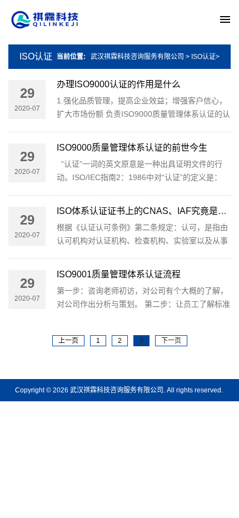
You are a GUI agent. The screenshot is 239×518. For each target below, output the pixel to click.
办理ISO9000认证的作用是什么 (119, 84)
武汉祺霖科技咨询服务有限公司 (137, 57)
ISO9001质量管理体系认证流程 (119, 274)
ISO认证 (35, 56)
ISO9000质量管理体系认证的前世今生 (132, 147)
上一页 (68, 341)
